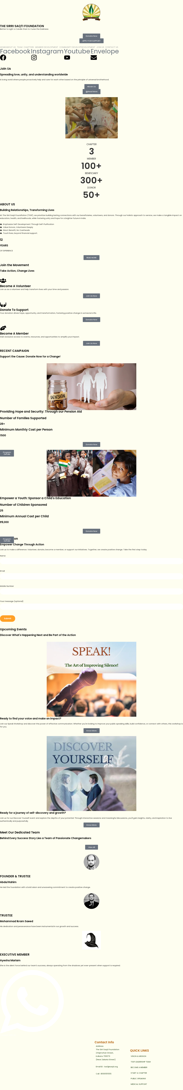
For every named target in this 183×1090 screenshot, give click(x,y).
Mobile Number (7, 586)
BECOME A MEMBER (139, 1067)
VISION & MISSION (138, 1056)
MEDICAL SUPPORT (139, 1084)
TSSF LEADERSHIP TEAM (141, 1061)
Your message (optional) (11, 601)
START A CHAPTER (139, 1073)
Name (3, 555)
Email (2, 571)
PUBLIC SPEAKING (138, 1078)
